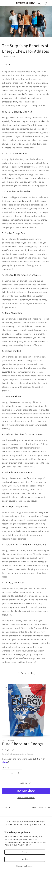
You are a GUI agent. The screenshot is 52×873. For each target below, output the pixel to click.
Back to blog (28, 673)
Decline (24, 859)
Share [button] (7, 64)
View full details (39, 807)
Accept (25, 852)
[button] (5, 3)
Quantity (5, 767)
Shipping (14, 754)
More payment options (26, 797)
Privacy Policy (24, 844)
